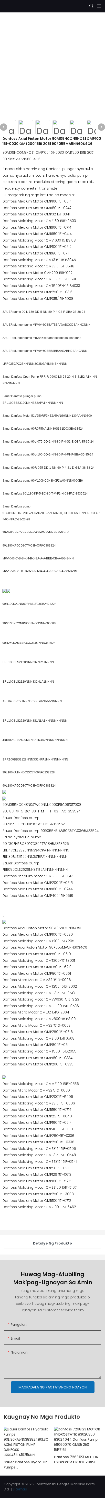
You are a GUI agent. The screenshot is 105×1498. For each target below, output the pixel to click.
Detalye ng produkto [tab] (52, 1243)
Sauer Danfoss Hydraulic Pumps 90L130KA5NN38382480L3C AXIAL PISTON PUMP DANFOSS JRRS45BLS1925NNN (26, 1465)
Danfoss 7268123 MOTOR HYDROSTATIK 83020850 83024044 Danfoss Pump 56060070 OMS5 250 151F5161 (76, 1460)
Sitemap (20, 1489)
